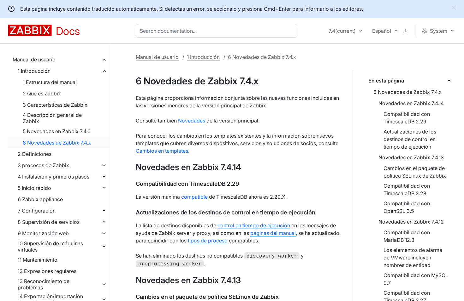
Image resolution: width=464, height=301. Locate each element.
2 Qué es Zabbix (42, 93)
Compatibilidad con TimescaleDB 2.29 (407, 118)
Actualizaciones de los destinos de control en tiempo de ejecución (410, 139)
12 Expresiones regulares (47, 271)
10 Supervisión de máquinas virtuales (50, 246)
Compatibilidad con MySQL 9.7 (416, 279)
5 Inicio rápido (34, 188)
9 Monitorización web (43, 233)
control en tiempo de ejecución (253, 225)
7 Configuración (37, 210)
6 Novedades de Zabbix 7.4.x (57, 142)
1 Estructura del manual (50, 82)
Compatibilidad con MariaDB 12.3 (407, 236)
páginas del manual (273, 233)
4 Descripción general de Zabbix (52, 118)
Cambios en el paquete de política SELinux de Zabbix (415, 172)
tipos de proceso (208, 240)
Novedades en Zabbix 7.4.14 (411, 103)
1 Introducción (34, 71)
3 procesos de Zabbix (43, 165)
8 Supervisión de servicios (49, 222)
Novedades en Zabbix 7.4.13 (411, 157)
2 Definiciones (34, 154)
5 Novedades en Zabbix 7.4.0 (57, 131)
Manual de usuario (34, 59)
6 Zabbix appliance (40, 199)
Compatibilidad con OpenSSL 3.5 (407, 207)
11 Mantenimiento (37, 260)
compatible (194, 197)
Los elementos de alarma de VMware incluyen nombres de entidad (413, 257)
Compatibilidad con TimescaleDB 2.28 (407, 189)
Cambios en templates (162, 151)
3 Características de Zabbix (55, 105)
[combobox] (218, 31)
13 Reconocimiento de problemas (43, 284)
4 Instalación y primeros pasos (53, 176)
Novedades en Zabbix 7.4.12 (411, 222)
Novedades (191, 120)
